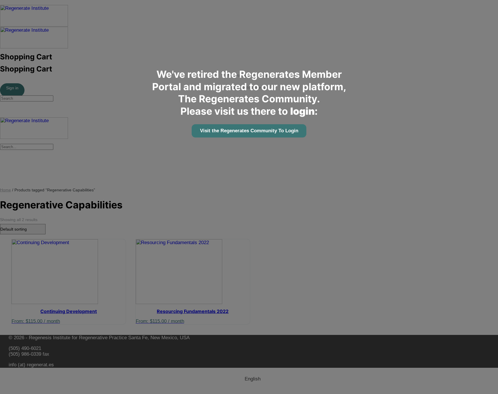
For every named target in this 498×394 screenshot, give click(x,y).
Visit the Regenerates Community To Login (249, 130)
